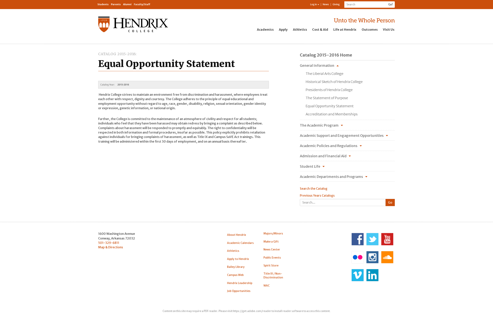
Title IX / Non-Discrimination (273, 275)
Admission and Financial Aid (323, 156)
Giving (336, 4)
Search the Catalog (313, 188)
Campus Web (235, 275)
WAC (266, 285)
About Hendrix (236, 235)
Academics (265, 29)
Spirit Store (270, 265)
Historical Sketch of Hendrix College (334, 81)
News (326, 4)
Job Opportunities (238, 291)
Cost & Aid (320, 29)
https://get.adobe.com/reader (252, 311)
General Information (317, 65)
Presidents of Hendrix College (329, 90)
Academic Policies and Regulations (328, 146)
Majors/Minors (273, 233)
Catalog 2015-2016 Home (326, 55)
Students (103, 4)
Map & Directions (110, 247)
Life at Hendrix (344, 29)
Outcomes (370, 29)
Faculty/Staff (142, 4)
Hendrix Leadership (239, 283)
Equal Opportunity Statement (330, 106)
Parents (116, 4)
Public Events (272, 257)
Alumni (127, 4)
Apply (283, 29)
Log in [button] (313, 4)
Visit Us (388, 29)
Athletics (300, 29)
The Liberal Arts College (324, 73)
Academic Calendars (240, 243)
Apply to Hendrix (238, 259)
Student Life (310, 166)
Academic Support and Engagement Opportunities (342, 135)
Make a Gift (271, 241)
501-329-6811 (108, 243)
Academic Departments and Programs (331, 176)
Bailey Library (236, 267)
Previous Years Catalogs (317, 195)
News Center (271, 249)
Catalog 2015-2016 (117, 54)
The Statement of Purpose (327, 98)
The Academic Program (319, 125)
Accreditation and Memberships (332, 114)
